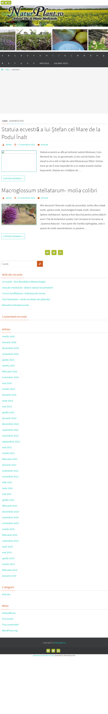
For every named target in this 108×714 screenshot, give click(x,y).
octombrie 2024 (10, 377)
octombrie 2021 (10, 476)
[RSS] (9, 3)
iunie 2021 (7, 488)
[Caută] (40, 264)
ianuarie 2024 (9, 394)
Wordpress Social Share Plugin (44, 655)
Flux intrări (7, 618)
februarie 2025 (9, 371)
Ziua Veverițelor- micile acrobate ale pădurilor (26, 299)
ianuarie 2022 (9, 464)
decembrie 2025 (10, 348)
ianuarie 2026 (9, 342)
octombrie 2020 (10, 523)
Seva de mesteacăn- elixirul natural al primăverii (27, 287)
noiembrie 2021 (10, 470)
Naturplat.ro (60, 642)
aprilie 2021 (8, 500)
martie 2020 (8, 529)
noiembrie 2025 (10, 354)
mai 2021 (7, 494)
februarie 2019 (9, 570)
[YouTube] (3, 3)
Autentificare (9, 613)
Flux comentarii (10, 624)
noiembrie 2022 (10, 429)
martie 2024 (8, 389)
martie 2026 (8, 336)
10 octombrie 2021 (26, 197)
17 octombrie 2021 (26, 144)
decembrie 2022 (10, 424)
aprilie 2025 (8, 359)
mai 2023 (7, 406)
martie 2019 (8, 564)
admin (9, 144)
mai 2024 (7, 383)
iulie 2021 (7, 482)
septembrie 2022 (11, 441)
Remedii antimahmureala (15, 305)
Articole (44, 144)
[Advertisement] (54, 91)
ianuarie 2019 (9, 575)
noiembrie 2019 (10, 540)
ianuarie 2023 (9, 418)
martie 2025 (8, 365)
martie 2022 (8, 453)
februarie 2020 (9, 534)
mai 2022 (7, 447)
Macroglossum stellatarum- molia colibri (49, 190)
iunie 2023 (7, 400)
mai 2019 (7, 552)
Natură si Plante (17, 14)
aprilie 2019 (8, 558)
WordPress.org (10, 630)
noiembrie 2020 (10, 517)
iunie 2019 (7, 546)
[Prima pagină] (2, 70)
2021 (7, 70)
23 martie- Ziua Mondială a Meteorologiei (23, 281)
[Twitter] (6, 3)
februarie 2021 (9, 505)
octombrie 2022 (10, 435)
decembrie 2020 (10, 511)
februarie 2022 (9, 459)
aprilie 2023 (8, 412)
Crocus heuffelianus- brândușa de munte (23, 293)
